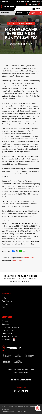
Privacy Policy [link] (7, 330)
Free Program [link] (32, 4)
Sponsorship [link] (7, 324)
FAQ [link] (3, 307)
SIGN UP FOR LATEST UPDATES (21, 380)
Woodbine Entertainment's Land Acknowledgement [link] (21, 371)
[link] (7, 6)
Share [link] (28, 251)
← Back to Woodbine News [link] (21, 23)
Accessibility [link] (7, 339)
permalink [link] (17, 260)
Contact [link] (5, 304)
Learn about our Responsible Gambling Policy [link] (21, 278)
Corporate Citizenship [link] (10, 327)
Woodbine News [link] (27, 257)
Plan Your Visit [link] (7, 301)
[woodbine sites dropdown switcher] (40, 4)
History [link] (5, 298)
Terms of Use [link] (7, 333)
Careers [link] (5, 321)
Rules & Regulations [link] (9, 336)
